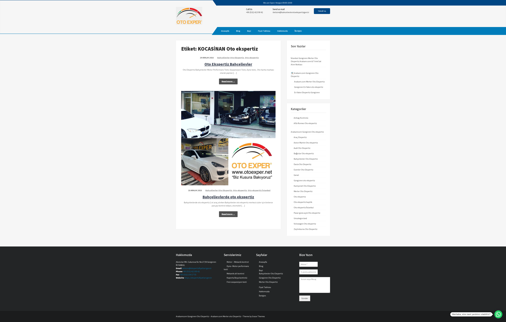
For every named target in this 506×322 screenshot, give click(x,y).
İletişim (298, 31)
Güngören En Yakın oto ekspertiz (308, 87)
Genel (296, 175)
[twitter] (316, 2)
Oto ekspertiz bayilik (303, 202)
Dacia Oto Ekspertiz (302, 164)
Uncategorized (300, 218)
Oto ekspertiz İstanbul (259, 190)
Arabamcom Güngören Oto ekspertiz (307, 131)
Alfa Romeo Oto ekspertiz (305, 123)
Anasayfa (225, 31)
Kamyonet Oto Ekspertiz (305, 186)
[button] (498, 314)
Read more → (228, 81)
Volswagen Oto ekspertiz (305, 223)
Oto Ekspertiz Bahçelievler (228, 64)
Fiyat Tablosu (264, 31)
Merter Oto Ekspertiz (303, 191)
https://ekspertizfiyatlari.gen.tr (198, 277)
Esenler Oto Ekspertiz (303, 169)
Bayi (249, 31)
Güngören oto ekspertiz (304, 180)
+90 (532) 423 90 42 (191, 271)
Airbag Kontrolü (301, 118)
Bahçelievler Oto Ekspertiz (230, 57)
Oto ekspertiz (252, 57)
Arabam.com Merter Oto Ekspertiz (309, 81)
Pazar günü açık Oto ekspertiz (307, 213)
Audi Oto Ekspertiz (302, 148)
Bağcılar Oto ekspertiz (304, 153)
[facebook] (311, 2)
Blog (238, 31)
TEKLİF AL (322, 11)
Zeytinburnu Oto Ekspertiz (305, 229)
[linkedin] (326, 2)
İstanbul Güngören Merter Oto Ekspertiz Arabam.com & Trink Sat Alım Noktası (306, 61)
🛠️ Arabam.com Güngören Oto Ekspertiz (304, 75)
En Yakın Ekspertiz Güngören (307, 92)
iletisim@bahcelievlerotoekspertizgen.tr (291, 12)
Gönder (304, 298)
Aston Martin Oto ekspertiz (306, 142)
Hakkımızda (282, 31)
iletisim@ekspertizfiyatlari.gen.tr (196, 268)
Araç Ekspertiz (300, 137)
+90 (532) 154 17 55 (188, 274)
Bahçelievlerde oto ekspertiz (228, 196)
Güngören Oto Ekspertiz (270, 277)
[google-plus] (321, 2)
